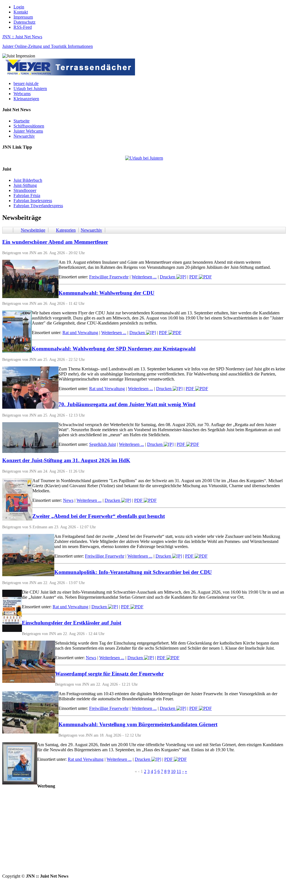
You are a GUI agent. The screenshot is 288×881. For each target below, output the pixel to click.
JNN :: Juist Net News (22, 36)
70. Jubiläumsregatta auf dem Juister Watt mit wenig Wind (126, 404)
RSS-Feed (23, 27)
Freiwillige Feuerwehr (109, 276)
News (68, 500)
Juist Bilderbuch (28, 180)
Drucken (168, 276)
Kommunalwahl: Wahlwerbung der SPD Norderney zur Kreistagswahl (113, 349)
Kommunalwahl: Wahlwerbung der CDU (106, 293)
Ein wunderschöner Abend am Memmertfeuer (55, 242)
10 (173, 771)
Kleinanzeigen (26, 98)
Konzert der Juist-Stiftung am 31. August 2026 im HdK (66, 460)
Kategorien (66, 230)
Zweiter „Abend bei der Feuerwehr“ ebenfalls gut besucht (98, 516)
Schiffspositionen (29, 126)
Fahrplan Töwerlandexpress (38, 205)
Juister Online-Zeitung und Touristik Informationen (47, 46)
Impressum (23, 17)
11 (179, 771)
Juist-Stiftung (25, 185)
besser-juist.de (26, 83)
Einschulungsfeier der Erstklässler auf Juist (71, 623)
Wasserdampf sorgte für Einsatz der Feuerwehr (109, 674)
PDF (194, 276)
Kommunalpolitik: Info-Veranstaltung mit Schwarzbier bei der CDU (133, 572)
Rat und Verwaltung (80, 332)
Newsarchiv (24, 136)
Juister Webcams (28, 131)
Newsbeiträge (33, 230)
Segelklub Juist (102, 444)
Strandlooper (25, 190)
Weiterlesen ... (144, 276)
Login (19, 7)
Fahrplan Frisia (27, 195)
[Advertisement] (144, 834)
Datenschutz (24, 22)
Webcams (22, 93)
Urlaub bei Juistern (30, 88)
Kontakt (21, 12)
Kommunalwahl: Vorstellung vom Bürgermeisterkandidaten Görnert (137, 724)
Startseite (22, 120)
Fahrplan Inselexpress (33, 200)
